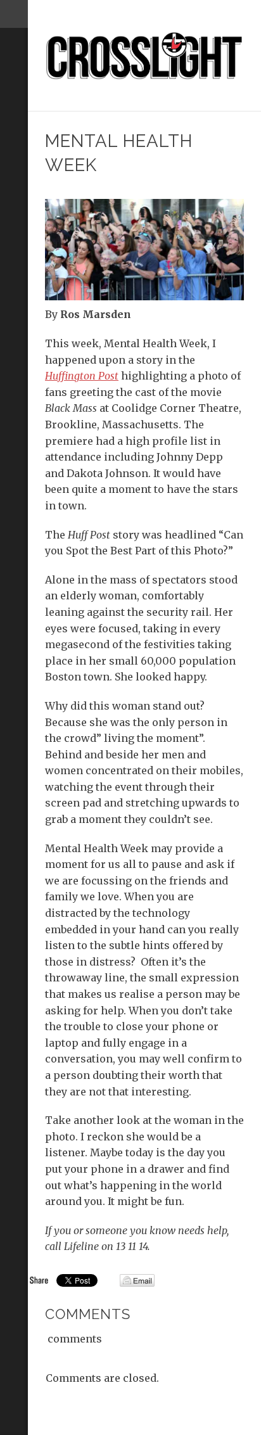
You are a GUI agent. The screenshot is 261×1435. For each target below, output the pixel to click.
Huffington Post (81, 375)
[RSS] (14, 80)
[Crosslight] (145, 56)
